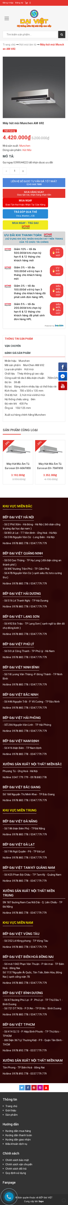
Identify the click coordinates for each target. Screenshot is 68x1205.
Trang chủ (11, 1106)
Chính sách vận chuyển (18, 1164)
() (30, 3)
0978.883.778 (20, 543)
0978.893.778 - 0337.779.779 (29, 1050)
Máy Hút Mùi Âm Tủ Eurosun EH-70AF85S (50, 466)
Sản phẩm (11, 1114)
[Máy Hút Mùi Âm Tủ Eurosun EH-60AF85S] (18, 449)
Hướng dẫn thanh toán (18, 1135)
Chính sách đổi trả (16, 1168)
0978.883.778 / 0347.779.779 (29, 946)
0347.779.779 (39, 543)
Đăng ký (19, 3)
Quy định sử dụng (15, 1173)
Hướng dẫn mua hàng (18, 1131)
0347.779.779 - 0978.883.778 (29, 777)
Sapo (41, 1201)
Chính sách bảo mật (17, 1160)
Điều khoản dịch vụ (16, 1143)
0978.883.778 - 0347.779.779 (29, 754)
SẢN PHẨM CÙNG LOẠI (20, 430)
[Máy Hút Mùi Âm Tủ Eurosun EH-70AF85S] (50, 449)
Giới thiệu (10, 1110)
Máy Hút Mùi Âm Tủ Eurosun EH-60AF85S (18, 466)
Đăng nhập (8, 3)
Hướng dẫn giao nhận (18, 1139)
